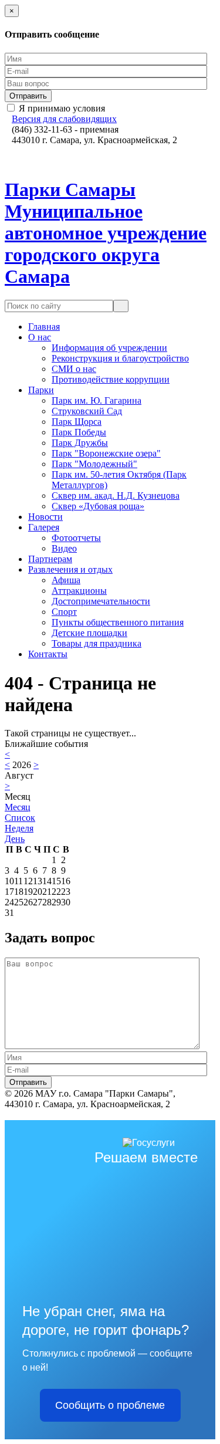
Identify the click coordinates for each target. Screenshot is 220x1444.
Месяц (18, 807)
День (15, 839)
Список (20, 818)
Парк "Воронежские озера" (106, 453)
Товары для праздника (96, 643)
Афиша (66, 580)
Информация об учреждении (109, 348)
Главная (44, 327)
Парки (41, 390)
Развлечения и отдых (70, 569)
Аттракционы (79, 591)
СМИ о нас (74, 369)
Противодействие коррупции (111, 379)
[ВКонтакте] (8, 150)
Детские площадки (89, 633)
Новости (45, 517)
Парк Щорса (76, 422)
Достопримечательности (101, 601)
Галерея (43, 527)
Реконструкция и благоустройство (120, 358)
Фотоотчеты (76, 538)
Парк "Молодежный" (94, 464)
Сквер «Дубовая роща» (98, 506)
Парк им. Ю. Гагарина (96, 400)
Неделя (19, 828)
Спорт (64, 612)
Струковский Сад (87, 411)
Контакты (47, 654)
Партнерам (50, 559)
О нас (39, 337)
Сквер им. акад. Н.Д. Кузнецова (116, 496)
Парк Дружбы (80, 443)
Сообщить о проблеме (110, 1405)
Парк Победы (79, 432)
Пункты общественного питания (118, 622)
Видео (64, 548)
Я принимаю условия (62, 108)
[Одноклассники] (17, 150)
